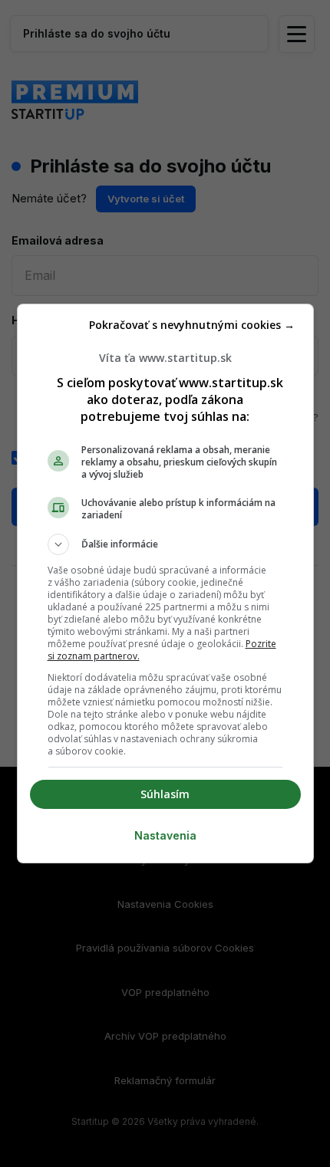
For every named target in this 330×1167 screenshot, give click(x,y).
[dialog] (165, 583)
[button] (165, 544)
